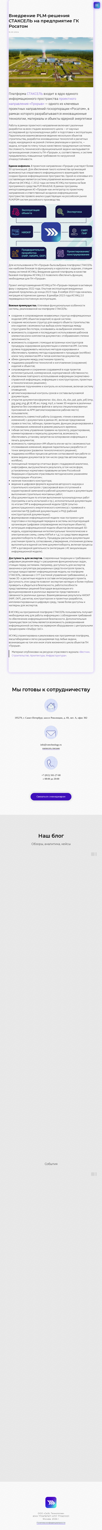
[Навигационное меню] (96, 5)
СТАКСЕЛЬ (35, 93)
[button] (51, 797)
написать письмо (51, 748)
